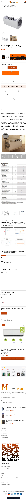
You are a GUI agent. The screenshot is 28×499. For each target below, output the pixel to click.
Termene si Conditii (5, 468)
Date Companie (4, 480)
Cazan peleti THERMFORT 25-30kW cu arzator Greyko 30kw (16, 408)
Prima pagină (3, 5)
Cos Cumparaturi (4, 433)
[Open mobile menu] (1, 2)
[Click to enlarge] (3, 32)
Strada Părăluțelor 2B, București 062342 (11, 397)
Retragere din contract (5, 484)
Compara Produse (4, 437)
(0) (7, 352)
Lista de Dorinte (4, 435)
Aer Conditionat (11, 5)
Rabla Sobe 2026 (4, 482)
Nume (2, 297)
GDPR (2, 475)
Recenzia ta (3, 277)
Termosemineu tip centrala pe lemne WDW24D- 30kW (16, 421)
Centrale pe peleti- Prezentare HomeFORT (9, 477)
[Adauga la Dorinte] (24, 325)
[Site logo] (13, 1)
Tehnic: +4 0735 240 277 (8, 402)
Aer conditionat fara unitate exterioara (8, 6)
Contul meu (3, 428)
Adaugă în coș (13, 67)
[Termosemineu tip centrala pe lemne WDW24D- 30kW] (3, 422)
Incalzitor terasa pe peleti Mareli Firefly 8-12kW (16, 414)
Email (2, 302)
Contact (2, 473)
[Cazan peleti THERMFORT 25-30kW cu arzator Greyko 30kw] (3, 409)
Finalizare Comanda (5, 430)
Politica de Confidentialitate (6, 466)
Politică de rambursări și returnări (7, 471)
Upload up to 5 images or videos (7, 292)
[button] (13, 358)
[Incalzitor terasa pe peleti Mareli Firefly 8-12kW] (3, 415)
